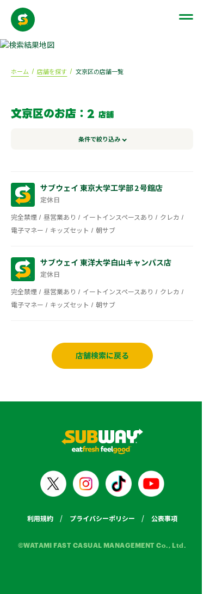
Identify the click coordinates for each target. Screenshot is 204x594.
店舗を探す (52, 71)
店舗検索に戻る (98, 355)
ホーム (20, 71)
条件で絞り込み (95, 138)
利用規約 (36, 518)
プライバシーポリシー (98, 518)
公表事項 (160, 518)
